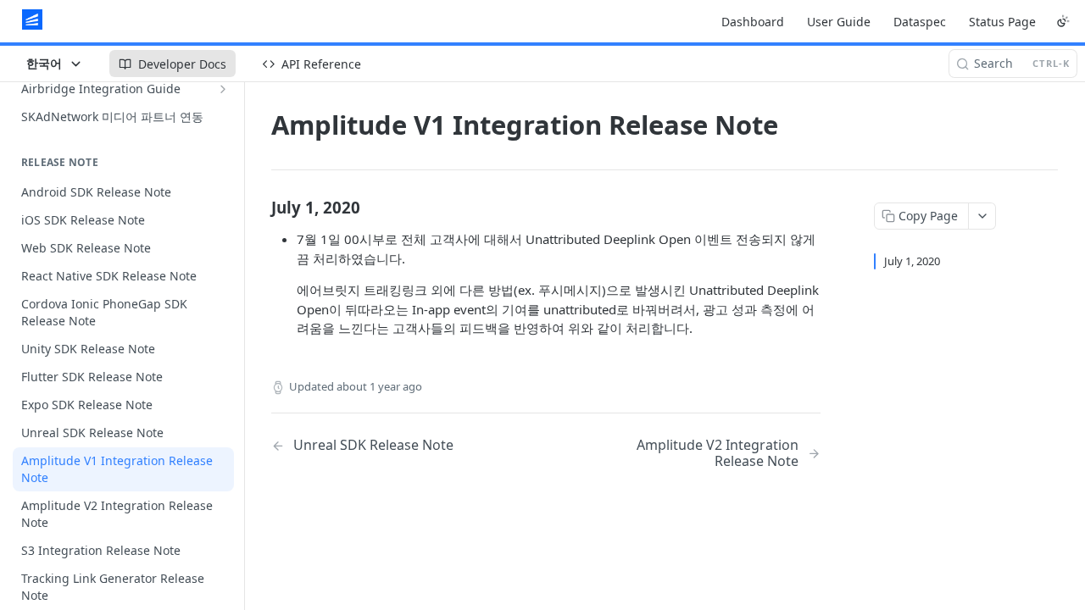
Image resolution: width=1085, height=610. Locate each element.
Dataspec (919, 22)
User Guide (839, 22)
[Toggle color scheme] (1063, 21)
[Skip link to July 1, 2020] (260, 207)
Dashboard (752, 22)
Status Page (1002, 22)
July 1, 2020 (912, 261)
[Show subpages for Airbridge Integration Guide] (223, 89)
